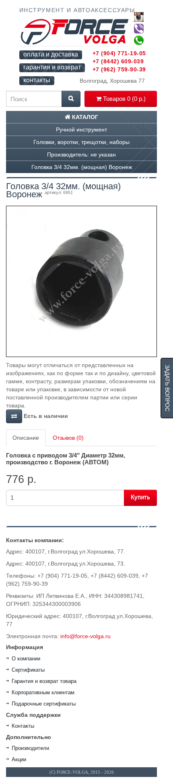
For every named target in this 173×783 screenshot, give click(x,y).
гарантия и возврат (52, 67)
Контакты (23, 726)
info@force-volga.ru (85, 636)
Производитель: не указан (81, 154)
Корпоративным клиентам (43, 692)
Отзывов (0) (68, 437)
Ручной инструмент (81, 129)
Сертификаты (28, 670)
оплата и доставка (50, 54)
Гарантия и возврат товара (44, 681)
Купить (140, 496)
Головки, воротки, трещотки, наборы (81, 142)
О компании (26, 659)
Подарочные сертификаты (44, 704)
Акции (19, 759)
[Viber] (139, 28)
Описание (25, 437)
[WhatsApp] (139, 40)
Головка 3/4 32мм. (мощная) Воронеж (81, 167)
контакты (36, 80)
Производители (30, 748)
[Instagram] (139, 17)
